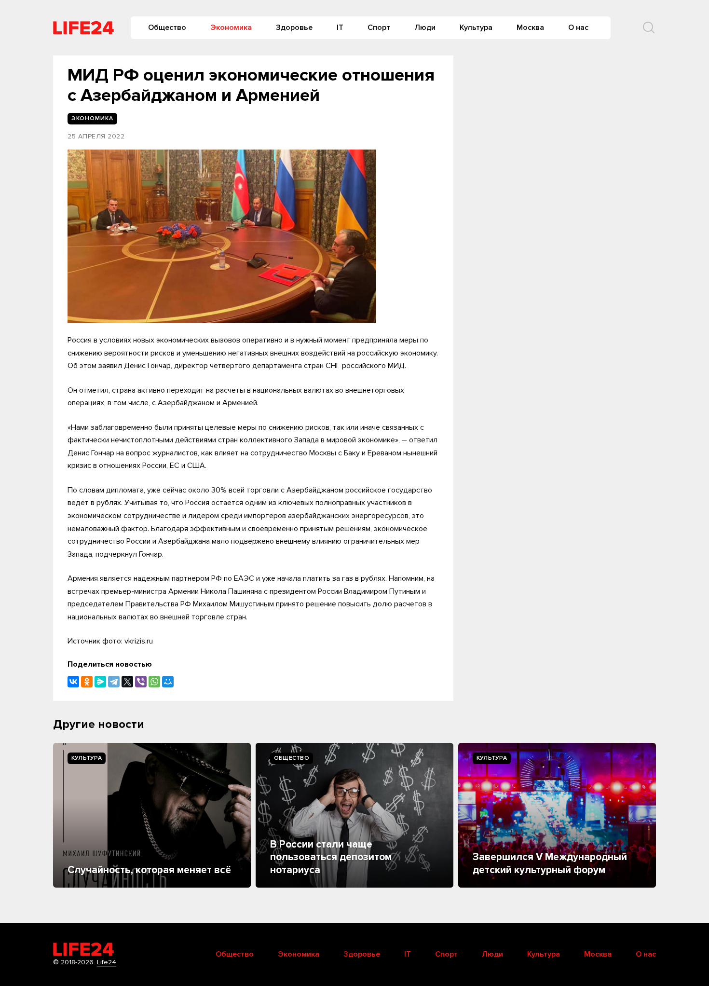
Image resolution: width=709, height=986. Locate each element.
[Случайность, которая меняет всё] (152, 815)
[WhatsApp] (154, 681)
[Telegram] (114, 681)
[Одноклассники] (87, 681)
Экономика (231, 27)
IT (340, 27)
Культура (476, 27)
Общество (167, 27)
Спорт (379, 27)
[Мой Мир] (168, 681)
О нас (578, 27)
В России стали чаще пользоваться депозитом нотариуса (331, 857)
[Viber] (141, 681)
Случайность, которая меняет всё (149, 870)
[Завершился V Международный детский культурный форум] (557, 815)
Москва (530, 27)
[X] (127, 681)
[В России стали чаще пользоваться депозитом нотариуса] (354, 815)
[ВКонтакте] (73, 681)
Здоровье (294, 27)
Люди (425, 27)
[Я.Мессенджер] (100, 681)
